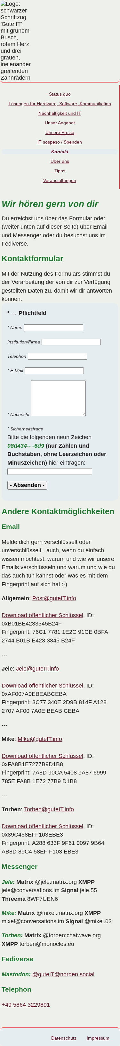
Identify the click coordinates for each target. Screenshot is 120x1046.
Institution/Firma (23, 341)
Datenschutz (63, 1038)
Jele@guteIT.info (37, 668)
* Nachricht (18, 414)
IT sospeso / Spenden (59, 142)
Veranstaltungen (59, 180)
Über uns (60, 161)
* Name (14, 327)
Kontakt (59, 151)
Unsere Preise (59, 132)
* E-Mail (15, 370)
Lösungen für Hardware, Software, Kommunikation (60, 103)
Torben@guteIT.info (49, 809)
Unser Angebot (60, 122)
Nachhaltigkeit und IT (59, 113)
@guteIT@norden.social (63, 974)
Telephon (16, 356)
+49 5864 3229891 (26, 1005)
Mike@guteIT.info (40, 739)
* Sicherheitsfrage (25, 428)
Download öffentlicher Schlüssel (42, 615)
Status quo (60, 94)
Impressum (98, 1038)
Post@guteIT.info (54, 598)
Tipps (59, 170)
